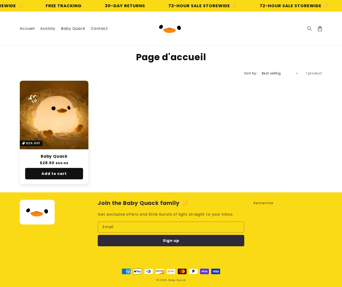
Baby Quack (54, 156)
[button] (310, 28)
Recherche (263, 203)
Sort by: (250, 73)
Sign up (171, 240)
